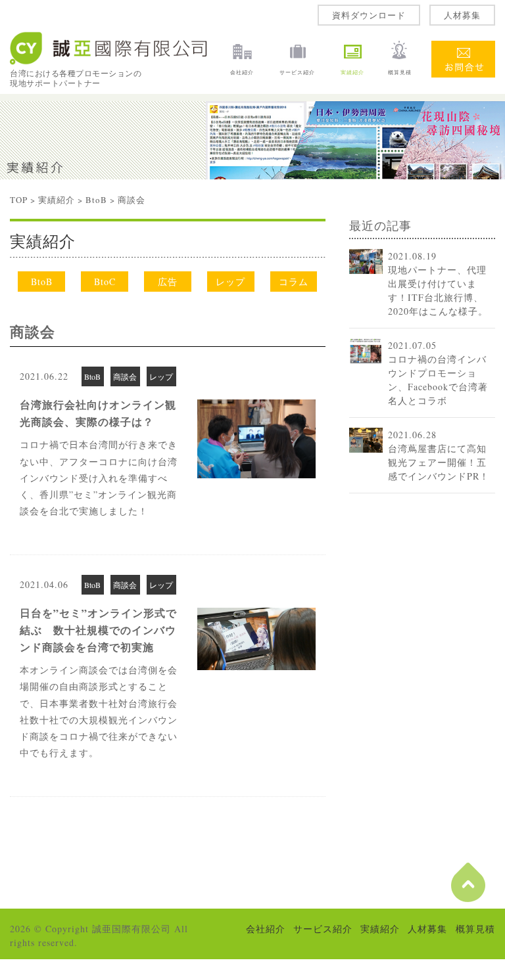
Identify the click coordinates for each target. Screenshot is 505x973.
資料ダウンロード (369, 15)
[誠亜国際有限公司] (109, 62)
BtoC (105, 281)
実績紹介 (352, 72)
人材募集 (462, 15)
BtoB (96, 200)
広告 (168, 281)
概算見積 (400, 72)
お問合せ (463, 49)
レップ (230, 281)
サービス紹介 (297, 72)
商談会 (32, 331)
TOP (19, 200)
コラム (293, 281)
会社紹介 (242, 72)
